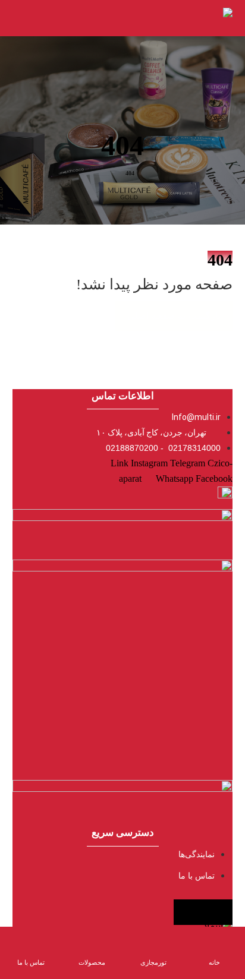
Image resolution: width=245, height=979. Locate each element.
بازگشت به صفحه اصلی (174, 316)
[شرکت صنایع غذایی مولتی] (212, 18)
